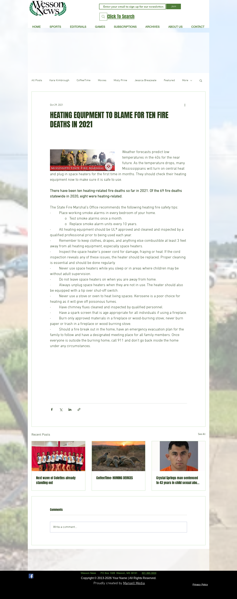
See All (202, 434)
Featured (169, 80)
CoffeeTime (84, 80)
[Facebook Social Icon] (31, 576)
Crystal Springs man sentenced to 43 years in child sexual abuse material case (178, 480)
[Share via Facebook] (52, 409)
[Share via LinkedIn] (70, 409)
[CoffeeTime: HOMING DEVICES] (118, 456)
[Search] (103, 17)
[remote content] (118, 374)
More (185, 80)
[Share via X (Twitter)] (61, 409)
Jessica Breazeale (145, 80)
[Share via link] (79, 409)
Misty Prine (120, 80)
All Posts (36, 80)
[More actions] (185, 105)
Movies (102, 80)
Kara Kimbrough (59, 80)
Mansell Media (134, 583)
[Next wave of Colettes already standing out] (58, 456)
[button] (78, 26)
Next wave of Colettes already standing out (56, 480)
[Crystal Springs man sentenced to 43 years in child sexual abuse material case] (178, 456)
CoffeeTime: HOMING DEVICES (114, 478)
